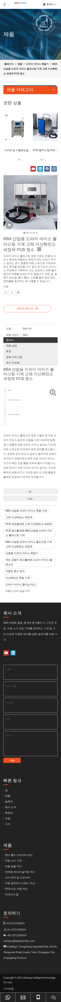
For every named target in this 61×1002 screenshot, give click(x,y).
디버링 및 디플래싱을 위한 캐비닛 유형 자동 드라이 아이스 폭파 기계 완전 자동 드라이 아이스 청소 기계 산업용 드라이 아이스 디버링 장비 (17, 150)
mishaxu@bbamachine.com (19, 940)
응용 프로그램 (14, 356)
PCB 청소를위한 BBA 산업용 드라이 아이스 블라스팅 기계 (29, 533)
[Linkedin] (40, 169)
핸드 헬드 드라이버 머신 (19, 854)
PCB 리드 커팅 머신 (16, 888)
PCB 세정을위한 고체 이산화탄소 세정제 (29, 523)
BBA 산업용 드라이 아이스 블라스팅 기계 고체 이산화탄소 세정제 (29, 544)
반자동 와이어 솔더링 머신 (20, 871)
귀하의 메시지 (25, 308)
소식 (7, 824)
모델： (10, 328)
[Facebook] (47, 169)
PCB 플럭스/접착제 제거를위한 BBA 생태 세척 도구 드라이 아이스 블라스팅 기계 (46, 150)
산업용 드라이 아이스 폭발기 (22, 553)
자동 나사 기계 (13, 860)
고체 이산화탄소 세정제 (19, 517)
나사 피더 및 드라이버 (17, 877)
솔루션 (9, 801)
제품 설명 (11, 345)
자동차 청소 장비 (15, 571)
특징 (8, 351)
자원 (7, 818)
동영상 (9, 812)
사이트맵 (8, 988)
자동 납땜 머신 (13, 866)
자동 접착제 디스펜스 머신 (20, 883)
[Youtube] (33, 169)
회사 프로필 (12, 362)
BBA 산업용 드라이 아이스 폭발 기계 (26, 510)
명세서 (10, 340)
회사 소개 (10, 807)
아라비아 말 (11, 894)
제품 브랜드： (14, 334)
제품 (7, 795)
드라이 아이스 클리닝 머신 (21, 584)
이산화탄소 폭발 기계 (18, 577)
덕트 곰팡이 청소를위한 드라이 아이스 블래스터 (29, 562)
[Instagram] (54, 169)
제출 (12, 760)
